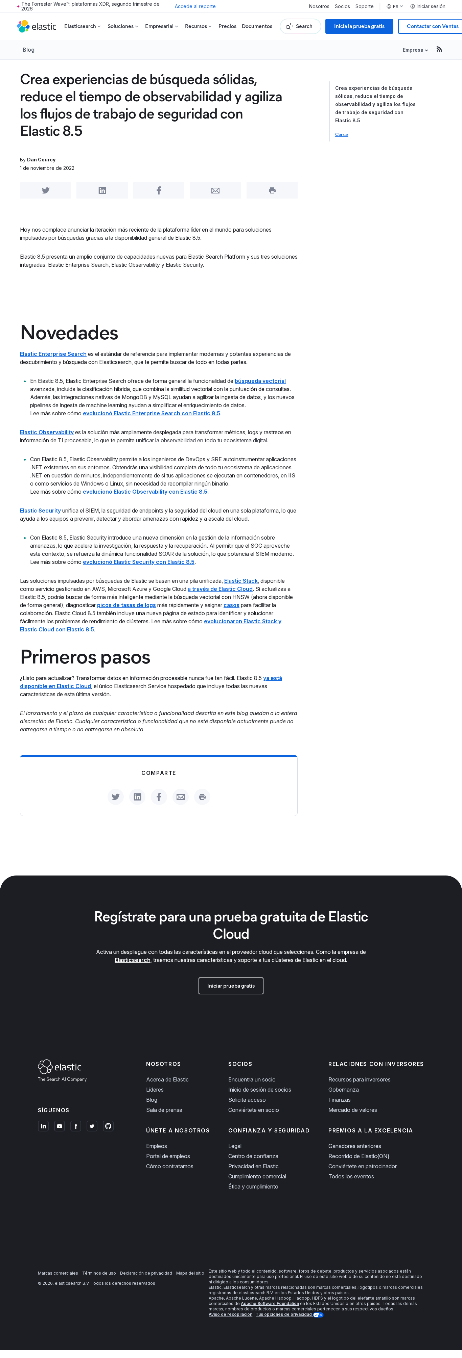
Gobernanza (343, 1089)
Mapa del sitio (190, 1273)
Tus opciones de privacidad (284, 1314)
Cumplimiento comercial (257, 1176)
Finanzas (339, 1099)
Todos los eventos (351, 1176)
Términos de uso (99, 1273)
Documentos (257, 26)
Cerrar (341, 134)
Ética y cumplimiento (253, 1186)
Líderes (155, 1089)
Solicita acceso (247, 1099)
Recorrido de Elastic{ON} (359, 1156)
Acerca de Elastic (167, 1079)
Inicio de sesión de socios (259, 1089)
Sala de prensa (164, 1109)
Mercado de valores (352, 1109)
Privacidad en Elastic (253, 1166)
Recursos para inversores (359, 1079)
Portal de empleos (168, 1156)
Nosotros (319, 6)
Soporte (364, 6)
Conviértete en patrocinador (362, 1166)
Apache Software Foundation (270, 1303)
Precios (227, 26)
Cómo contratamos (169, 1166)
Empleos (156, 1146)
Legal (234, 1146)
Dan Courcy (41, 159)
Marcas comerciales (58, 1273)
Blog (28, 49)
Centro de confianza (253, 1156)
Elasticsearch (133, 960)
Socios (342, 6)
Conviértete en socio (253, 1109)
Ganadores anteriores (354, 1146)
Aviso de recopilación (230, 1314)
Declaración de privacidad (146, 1273)
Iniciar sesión (431, 6)
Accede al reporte (195, 6)
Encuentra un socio (252, 1079)
